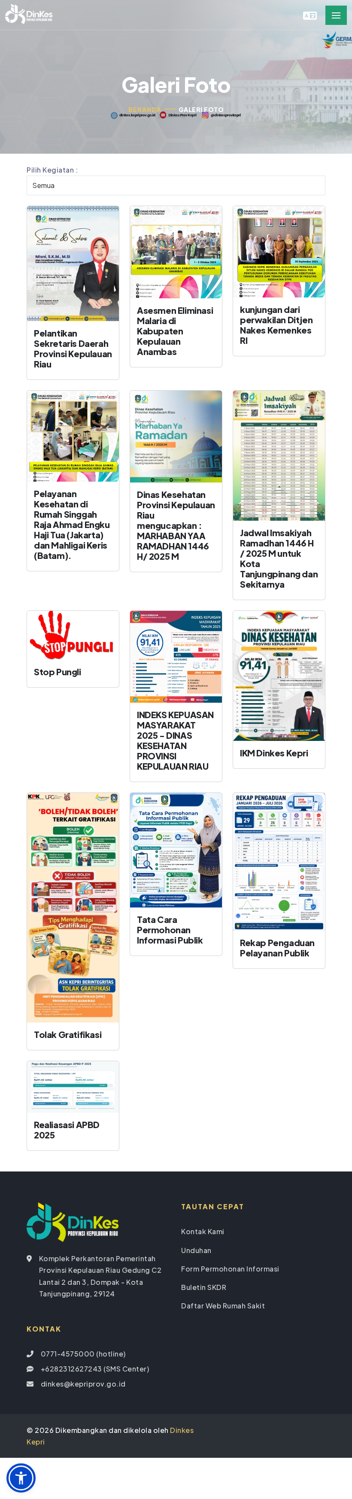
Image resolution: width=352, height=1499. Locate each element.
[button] (21, 1478)
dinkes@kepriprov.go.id (83, 1383)
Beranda (144, 109)
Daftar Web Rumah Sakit (223, 1305)
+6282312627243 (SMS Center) (95, 1368)
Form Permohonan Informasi (230, 1268)
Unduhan (196, 1250)
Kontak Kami (203, 1231)
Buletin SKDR (203, 1287)
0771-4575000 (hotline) (83, 1353)
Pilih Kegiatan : (52, 169)
